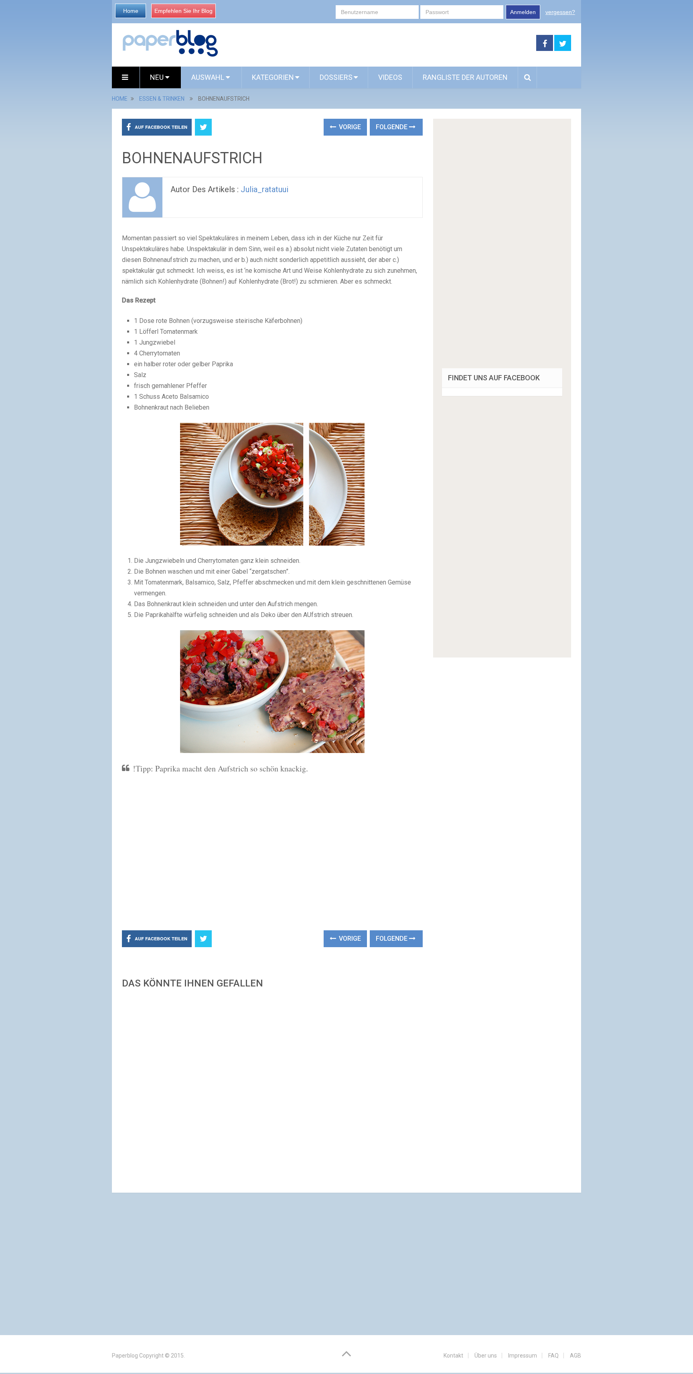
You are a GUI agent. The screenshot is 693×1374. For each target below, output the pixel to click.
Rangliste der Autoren (465, 77)
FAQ (553, 1355)
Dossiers (336, 77)
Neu (157, 77)
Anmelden (523, 12)
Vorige (349, 127)
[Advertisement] (377, 43)
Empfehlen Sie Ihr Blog (183, 11)
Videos (390, 77)
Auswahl (208, 77)
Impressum (522, 1355)
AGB (575, 1355)
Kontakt (453, 1355)
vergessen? (560, 12)
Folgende (392, 127)
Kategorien (273, 77)
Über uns (485, 1355)
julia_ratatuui (264, 189)
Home (130, 11)
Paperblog (125, 1355)
